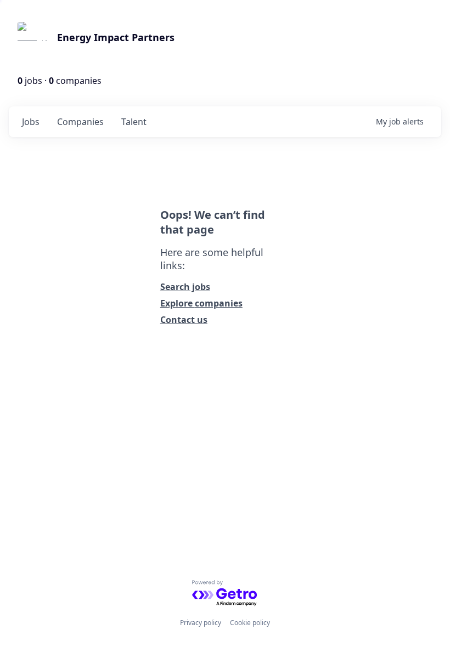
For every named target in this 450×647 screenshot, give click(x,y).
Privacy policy (200, 622)
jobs (31, 122)
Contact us (183, 320)
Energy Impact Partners (116, 37)
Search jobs (185, 287)
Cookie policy (250, 622)
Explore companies (201, 303)
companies (80, 122)
